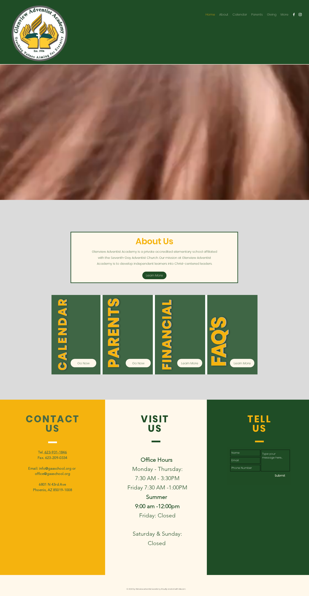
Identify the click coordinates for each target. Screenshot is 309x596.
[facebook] (294, 14)
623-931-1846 (55, 452)
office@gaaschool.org (52, 474)
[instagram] (300, 14)
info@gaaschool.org (55, 468)
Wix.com (182, 589)
